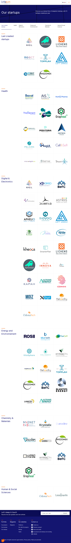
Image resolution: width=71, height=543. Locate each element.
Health (15, 25)
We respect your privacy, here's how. (9, 531)
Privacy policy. (27, 539)
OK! (25, 536)
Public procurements (36, 539)
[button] (3, 540)
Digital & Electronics (21, 26)
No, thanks (6, 536)
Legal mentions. (20, 539)
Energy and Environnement (33, 26)
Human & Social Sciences (61, 26)
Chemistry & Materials (48, 26)
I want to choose (16, 536)
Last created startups (4, 26)
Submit (65, 513)
